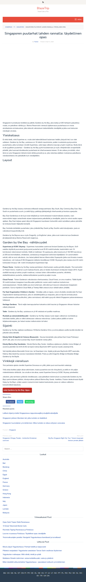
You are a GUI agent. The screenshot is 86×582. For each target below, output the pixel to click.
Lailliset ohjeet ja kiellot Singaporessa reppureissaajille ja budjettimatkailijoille (30, 413)
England (6, 478)
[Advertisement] (43, 61)
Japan (5, 505)
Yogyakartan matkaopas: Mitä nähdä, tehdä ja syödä (22, 554)
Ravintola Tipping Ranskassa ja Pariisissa (18, 529)
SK (74, 573)
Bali (4, 463)
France (5, 482)
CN (48, 575)
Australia (6, 459)
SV (38, 575)
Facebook (10, 402)
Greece (5, 490)
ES (81, 573)
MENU (79, 20)
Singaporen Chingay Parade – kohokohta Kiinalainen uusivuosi (20, 438)
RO (66, 573)
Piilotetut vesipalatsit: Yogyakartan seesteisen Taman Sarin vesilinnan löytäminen (32, 550)
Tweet (20, 402)
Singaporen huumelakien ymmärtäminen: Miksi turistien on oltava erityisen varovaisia (34, 423)
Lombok (6, 509)
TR (41, 575)
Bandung (6, 467)
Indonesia (6, 497)
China (5, 470)
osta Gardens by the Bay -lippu (17, 390)
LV (49, 573)
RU (70, 573)
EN (22, 573)
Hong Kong (7, 493)
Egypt (5, 474)
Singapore (12, 430)
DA (12, 573)
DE (32, 573)
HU (42, 573)
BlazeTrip (43, 8)
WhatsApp (29, 402)
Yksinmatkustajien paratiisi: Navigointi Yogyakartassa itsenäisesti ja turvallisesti (32, 537)
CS (8, 573)
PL (63, 573)
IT (46, 573)
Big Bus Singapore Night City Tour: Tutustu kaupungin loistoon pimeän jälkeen (65, 438)
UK (45, 575)
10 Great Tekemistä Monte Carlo (15, 526)
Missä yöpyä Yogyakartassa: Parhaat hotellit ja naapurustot (24, 546)
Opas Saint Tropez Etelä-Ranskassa (16, 522)
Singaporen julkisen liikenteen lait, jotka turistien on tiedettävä (25, 418)
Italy (4, 501)
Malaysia (6, 512)
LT (52, 573)
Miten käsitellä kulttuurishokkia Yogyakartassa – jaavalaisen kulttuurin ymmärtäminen (34, 562)
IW (39, 573)
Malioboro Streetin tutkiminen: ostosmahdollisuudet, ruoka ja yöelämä (28, 558)
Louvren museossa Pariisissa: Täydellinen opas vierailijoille (24, 533)
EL (36, 573)
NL (15, 573)
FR (28, 573)
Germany (6, 486)
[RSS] (43, 2)
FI (25, 573)
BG (4, 573)
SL (77, 573)
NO (55, 573)
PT (59, 573)
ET (19, 573)
